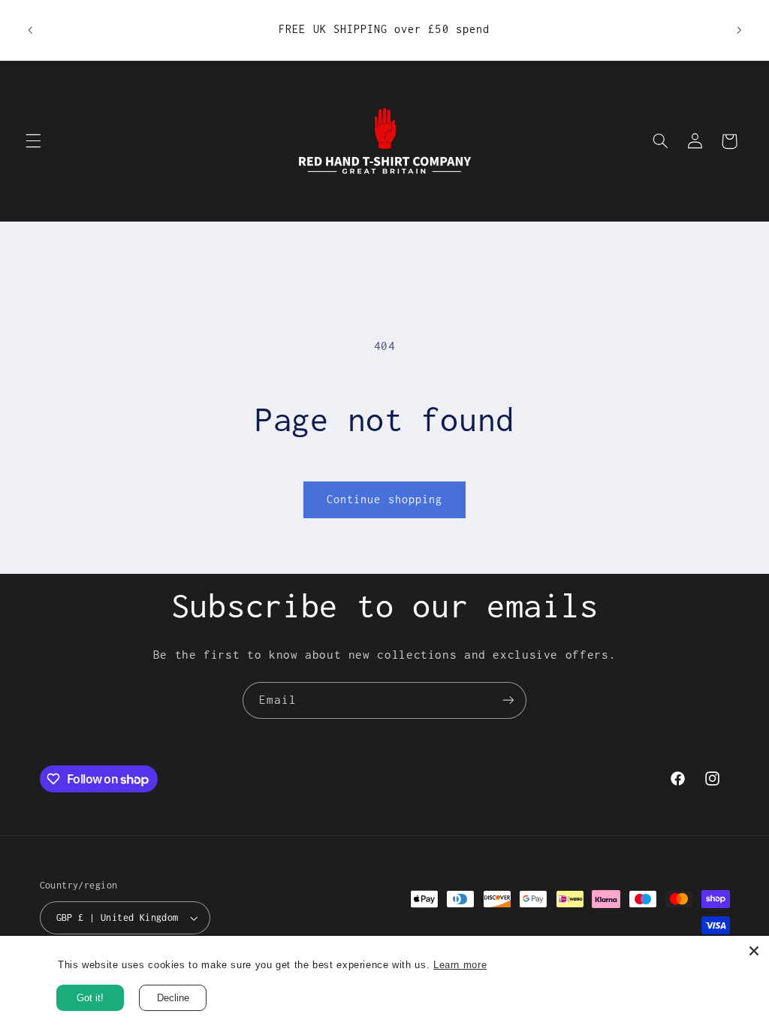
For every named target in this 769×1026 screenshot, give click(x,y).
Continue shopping (384, 499)
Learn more (460, 964)
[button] (33, 141)
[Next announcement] (738, 30)
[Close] (753, 950)
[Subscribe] (508, 700)
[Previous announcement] (30, 30)
